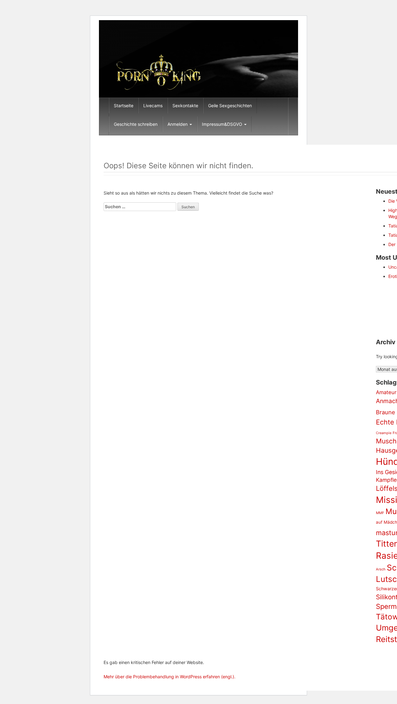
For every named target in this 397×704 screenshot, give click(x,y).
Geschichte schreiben (136, 124)
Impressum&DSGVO (222, 124)
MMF (380, 513)
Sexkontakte (185, 105)
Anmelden (178, 124)
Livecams (153, 105)
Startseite (123, 105)
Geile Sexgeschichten (230, 105)
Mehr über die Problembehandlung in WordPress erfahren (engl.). (169, 676)
